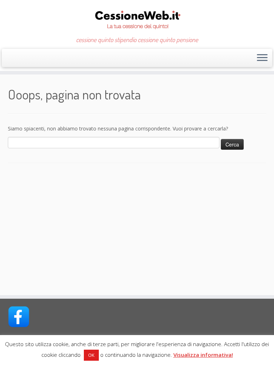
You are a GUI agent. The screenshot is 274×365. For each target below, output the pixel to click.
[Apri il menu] (262, 58)
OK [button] (91, 355)
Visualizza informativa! (203, 354)
